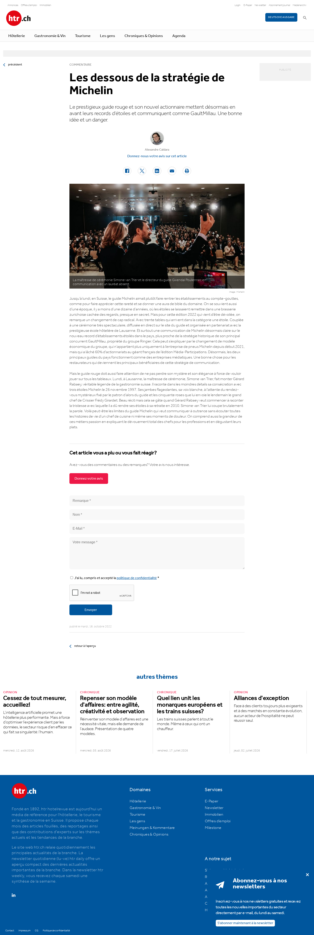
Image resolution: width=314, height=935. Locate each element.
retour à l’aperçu (85, 646)
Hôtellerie (16, 36)
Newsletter (260, 5)
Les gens (107, 36)
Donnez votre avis (89, 478)
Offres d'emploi (29, 5)
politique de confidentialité (137, 578)
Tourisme (83, 36)
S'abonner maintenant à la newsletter (245, 923)
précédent (15, 64)
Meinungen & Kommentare (152, 828)
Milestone (213, 828)
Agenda (178, 36)
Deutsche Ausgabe (281, 17)
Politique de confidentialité (56, 931)
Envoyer (91, 610)
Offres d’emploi (218, 821)
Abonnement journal (279, 5)
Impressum (24, 931)
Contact (9, 931)
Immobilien (45, 5)
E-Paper (248, 5)
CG (36, 931)
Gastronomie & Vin (50, 36)
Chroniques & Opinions (144, 36)
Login (237, 5)
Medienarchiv (300, 5)
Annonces (12, 5)
